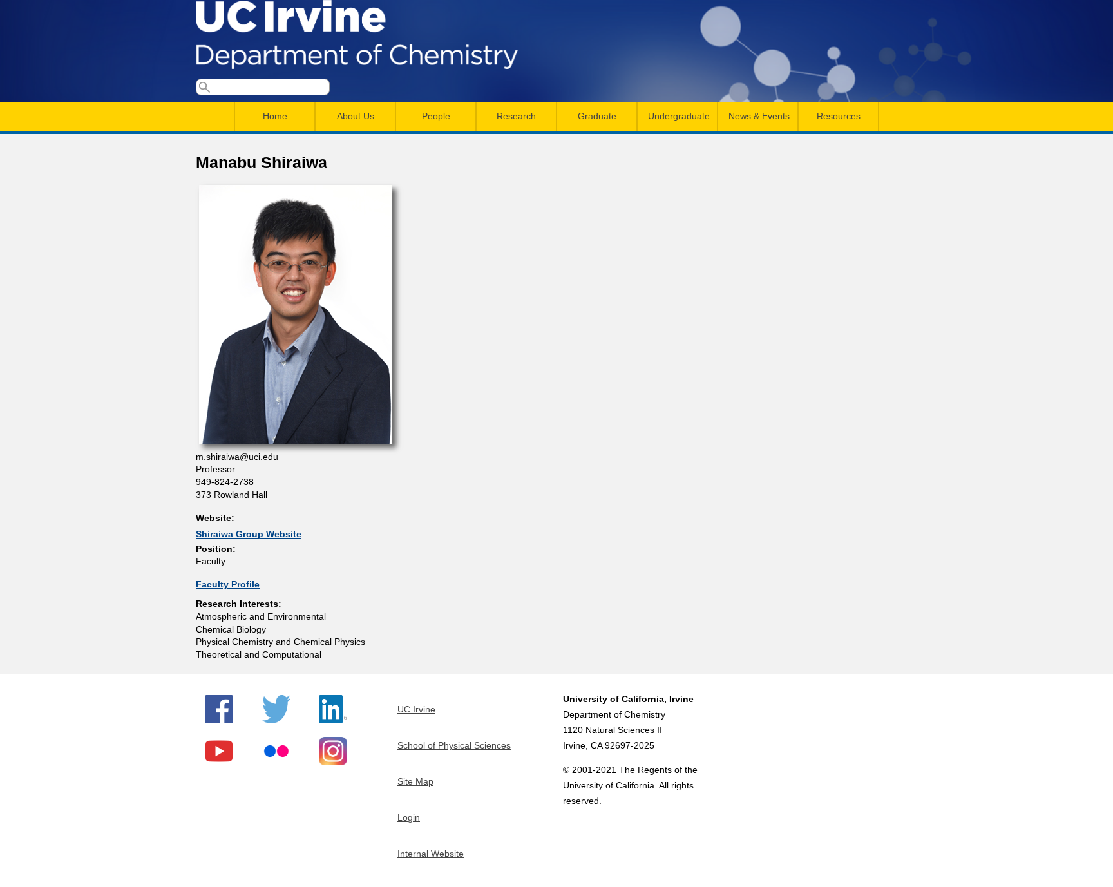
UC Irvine (416, 709)
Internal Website (430, 853)
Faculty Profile (228, 584)
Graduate (597, 116)
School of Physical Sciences (454, 745)
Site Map (415, 781)
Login (408, 817)
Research (516, 116)
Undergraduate (679, 116)
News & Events (759, 116)
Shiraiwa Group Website (248, 534)
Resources (839, 116)
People (436, 116)
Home (275, 116)
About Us (355, 116)
